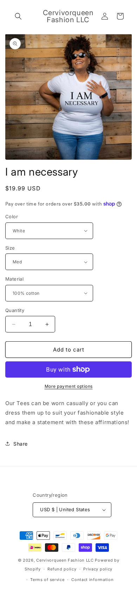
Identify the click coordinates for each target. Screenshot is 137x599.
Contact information (92, 579)
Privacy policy (97, 569)
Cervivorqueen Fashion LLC (65, 560)
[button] (18, 16)
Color (11, 216)
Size (10, 248)
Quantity (14, 310)
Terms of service (47, 579)
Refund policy (61, 569)
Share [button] (20, 444)
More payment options (69, 386)
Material (14, 279)
